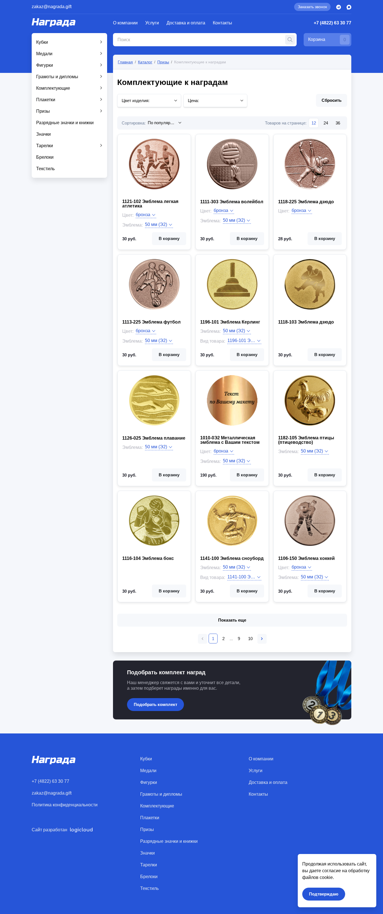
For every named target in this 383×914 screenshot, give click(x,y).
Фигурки (44, 65)
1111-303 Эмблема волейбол (231, 202)
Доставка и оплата (186, 22)
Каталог (145, 62)
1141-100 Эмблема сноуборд (232, 558)
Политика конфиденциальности (65, 804)
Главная (125, 62)
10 (250, 638)
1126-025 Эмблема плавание (153, 438)
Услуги (152, 22)
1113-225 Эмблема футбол (151, 322)
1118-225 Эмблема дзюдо (306, 202)
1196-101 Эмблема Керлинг (230, 322)
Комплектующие (53, 88)
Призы (43, 111)
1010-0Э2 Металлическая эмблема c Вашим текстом (230, 440)
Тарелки (44, 145)
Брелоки (45, 157)
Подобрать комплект (155, 704)
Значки (43, 134)
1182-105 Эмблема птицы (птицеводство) (306, 440)
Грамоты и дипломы (57, 76)
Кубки (42, 42)
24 (326, 123)
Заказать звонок (312, 6)
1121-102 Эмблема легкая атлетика (150, 203)
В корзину (169, 238)
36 (338, 123)
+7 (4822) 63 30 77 (332, 22)
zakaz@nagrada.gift (51, 6)
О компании (125, 22)
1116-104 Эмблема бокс (148, 558)
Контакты (222, 22)
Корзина (327, 39)
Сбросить (332, 100)
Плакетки (45, 99)
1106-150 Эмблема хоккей (306, 558)
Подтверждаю (323, 894)
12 (314, 123)
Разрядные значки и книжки (65, 122)
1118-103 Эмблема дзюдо (306, 322)
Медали (44, 53)
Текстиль (45, 168)
